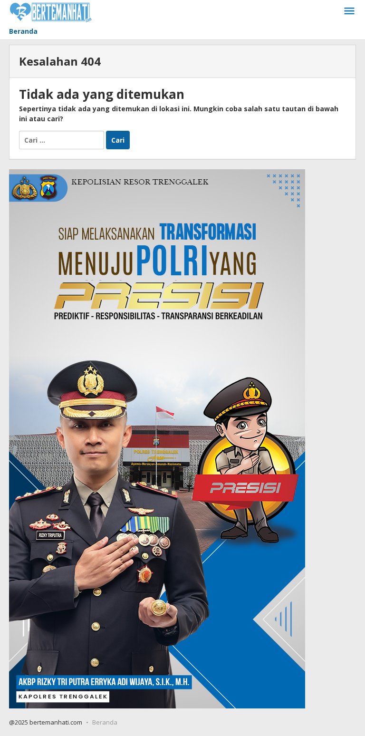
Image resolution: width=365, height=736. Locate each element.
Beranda (104, 722)
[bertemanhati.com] (50, 11)
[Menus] (349, 11)
